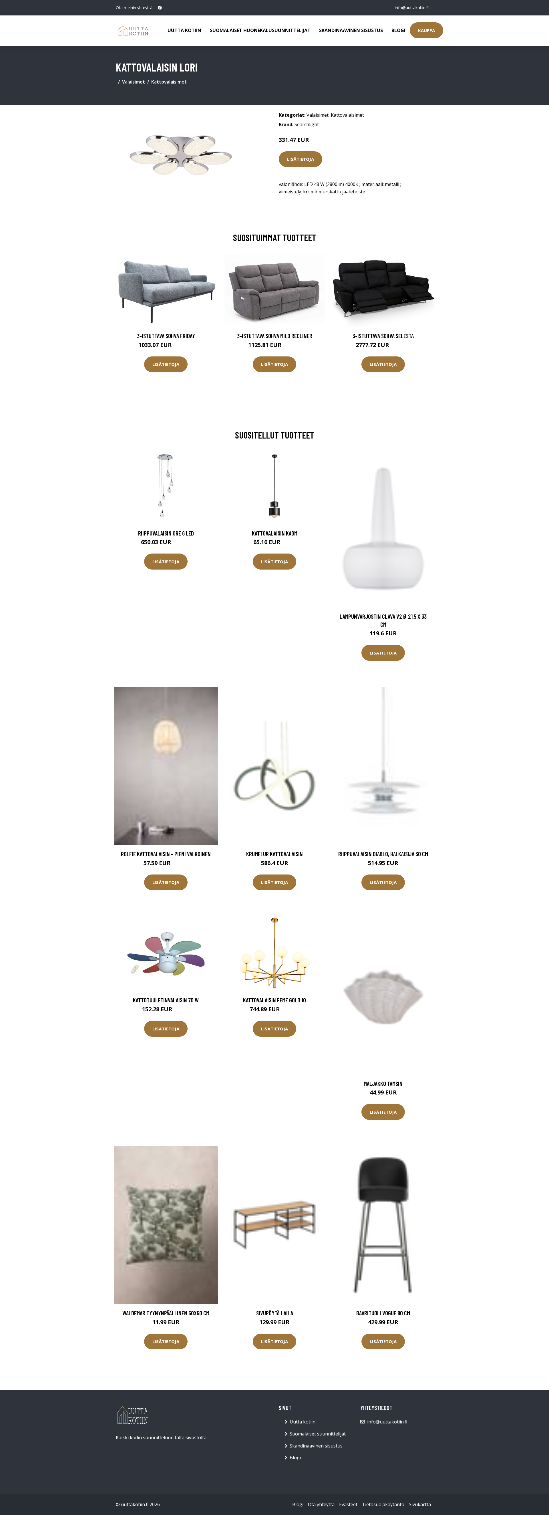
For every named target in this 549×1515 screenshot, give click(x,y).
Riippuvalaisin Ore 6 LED (166, 533)
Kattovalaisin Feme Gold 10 (274, 1000)
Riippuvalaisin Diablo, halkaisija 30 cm (383, 853)
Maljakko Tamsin (383, 1083)
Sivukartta (420, 1504)
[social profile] (160, 7)
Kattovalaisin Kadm (274, 533)
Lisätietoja (300, 159)
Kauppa (426, 30)
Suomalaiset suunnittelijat (318, 1434)
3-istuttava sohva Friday (166, 335)
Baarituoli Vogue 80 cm (383, 1312)
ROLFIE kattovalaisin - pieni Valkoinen (166, 853)
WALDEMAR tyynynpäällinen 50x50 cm (165, 1312)
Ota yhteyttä (321, 1504)
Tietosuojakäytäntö (383, 1504)
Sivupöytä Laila (274, 1312)
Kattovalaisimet (169, 82)
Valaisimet (133, 82)
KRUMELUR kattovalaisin (274, 853)
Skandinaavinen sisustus (351, 30)
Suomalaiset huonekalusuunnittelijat (260, 30)
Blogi (398, 30)
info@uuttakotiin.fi (412, 7)
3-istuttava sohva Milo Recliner (274, 335)
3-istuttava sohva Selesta (383, 335)
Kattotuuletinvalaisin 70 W (166, 1000)
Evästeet (348, 1504)
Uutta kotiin (184, 30)
